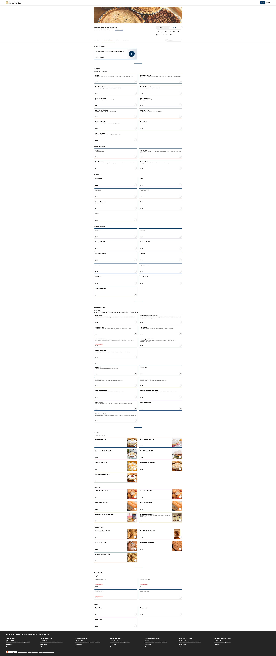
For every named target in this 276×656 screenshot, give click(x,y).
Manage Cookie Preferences (46, 652)
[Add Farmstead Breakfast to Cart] (180, 93)
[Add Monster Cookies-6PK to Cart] (135, 549)
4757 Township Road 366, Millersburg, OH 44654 (18, 642)
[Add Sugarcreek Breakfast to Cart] (135, 105)
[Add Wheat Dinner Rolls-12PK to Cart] (135, 509)
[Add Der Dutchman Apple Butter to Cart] (180, 520)
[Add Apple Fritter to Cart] (135, 626)
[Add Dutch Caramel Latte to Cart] (180, 385)
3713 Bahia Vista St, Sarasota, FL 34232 (120, 642)
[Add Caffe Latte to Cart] (135, 373)
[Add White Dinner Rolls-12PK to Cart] (135, 497)
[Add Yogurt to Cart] (135, 219)
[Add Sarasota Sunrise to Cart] (180, 116)
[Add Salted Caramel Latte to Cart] (180, 408)
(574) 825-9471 (218, 640)
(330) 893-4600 (10, 640)
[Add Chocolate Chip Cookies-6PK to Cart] (180, 537)
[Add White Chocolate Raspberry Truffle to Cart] (180, 397)
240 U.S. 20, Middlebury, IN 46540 (222, 642)
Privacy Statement (33, 652)
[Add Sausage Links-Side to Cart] (135, 248)
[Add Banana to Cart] (180, 208)
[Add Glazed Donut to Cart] (135, 614)
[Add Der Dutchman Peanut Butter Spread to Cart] (135, 520)
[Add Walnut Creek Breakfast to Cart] (135, 116)
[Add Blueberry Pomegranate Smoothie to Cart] (180, 322)
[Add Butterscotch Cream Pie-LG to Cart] (180, 445)
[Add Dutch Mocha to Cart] (135, 385)
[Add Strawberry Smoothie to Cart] (135, 357)
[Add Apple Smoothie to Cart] (135, 322)
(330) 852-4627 (183, 640)
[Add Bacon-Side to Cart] (135, 236)
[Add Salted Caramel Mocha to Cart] (135, 420)
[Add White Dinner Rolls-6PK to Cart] (180, 497)
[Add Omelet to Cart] (135, 81)
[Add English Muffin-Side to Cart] (180, 271)
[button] (98, 40)
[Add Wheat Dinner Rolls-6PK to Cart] (180, 509)
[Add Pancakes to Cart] (135, 156)
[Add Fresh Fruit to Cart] (135, 196)
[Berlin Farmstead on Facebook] (6, 647)
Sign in (268, 2)
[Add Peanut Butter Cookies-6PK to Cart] (180, 549)
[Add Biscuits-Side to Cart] (135, 283)
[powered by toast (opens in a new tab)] (11, 652)
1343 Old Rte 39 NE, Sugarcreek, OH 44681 (190, 642)
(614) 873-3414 (79, 640)
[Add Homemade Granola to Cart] (135, 208)
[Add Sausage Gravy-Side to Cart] (135, 294)
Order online (9, 644)
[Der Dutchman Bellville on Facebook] (41, 647)
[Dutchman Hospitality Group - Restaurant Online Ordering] (14, 2)
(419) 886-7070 (44, 640)
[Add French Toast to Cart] (180, 156)
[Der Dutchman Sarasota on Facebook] (110, 647)
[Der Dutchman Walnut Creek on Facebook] (145, 647)
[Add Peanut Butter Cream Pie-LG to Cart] (180, 469)
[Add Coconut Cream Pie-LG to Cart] (135, 469)
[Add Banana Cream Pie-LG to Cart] (135, 445)
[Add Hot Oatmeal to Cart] (135, 185)
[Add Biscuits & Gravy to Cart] (135, 168)
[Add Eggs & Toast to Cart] (180, 128)
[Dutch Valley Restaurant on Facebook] (180, 647)
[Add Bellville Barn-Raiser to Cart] (135, 93)
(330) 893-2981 (149, 640)
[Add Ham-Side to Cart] (180, 236)
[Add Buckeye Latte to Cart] (135, 408)
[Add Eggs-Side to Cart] (180, 259)
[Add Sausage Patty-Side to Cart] (180, 248)
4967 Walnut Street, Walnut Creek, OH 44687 (156, 642)
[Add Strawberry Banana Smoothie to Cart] (180, 345)
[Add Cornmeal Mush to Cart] (180, 168)
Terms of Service (22, 652)
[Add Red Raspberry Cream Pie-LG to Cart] (135, 480)
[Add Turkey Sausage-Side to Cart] (135, 259)
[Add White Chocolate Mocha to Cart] (135, 397)
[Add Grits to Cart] (180, 185)
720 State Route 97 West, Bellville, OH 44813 (51, 642)
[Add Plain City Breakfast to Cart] (180, 105)
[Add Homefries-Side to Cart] (180, 283)
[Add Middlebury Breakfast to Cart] (135, 128)
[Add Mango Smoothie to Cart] (135, 333)
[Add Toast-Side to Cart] (135, 271)
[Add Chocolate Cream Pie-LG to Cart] (180, 457)
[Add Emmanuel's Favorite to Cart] (180, 81)
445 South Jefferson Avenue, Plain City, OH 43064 (87, 642)
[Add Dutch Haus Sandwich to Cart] (135, 140)
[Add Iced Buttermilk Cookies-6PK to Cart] (135, 537)
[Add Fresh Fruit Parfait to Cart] (180, 196)
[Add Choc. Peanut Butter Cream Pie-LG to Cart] (135, 457)
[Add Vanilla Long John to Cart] (180, 597)
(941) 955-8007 (114, 640)
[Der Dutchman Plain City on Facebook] (76, 647)
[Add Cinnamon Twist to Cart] (180, 614)
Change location (119, 30)
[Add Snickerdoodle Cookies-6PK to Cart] (135, 560)
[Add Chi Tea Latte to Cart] (180, 373)
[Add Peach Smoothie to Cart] (180, 333)
